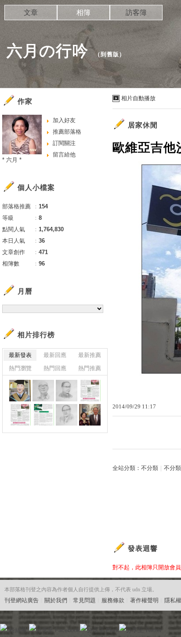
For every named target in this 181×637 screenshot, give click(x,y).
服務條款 (112, 600)
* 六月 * (12, 160)
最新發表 (20, 355)
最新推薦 (89, 355)
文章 (31, 12)
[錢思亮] (66, 415)
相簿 (83, 12)
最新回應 (54, 355)
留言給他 (64, 154)
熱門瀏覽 (20, 368)
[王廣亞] (20, 390)
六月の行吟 (47, 51)
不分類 (149, 468)
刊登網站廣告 (21, 600)
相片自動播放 (138, 98)
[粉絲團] (3, 627)
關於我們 (55, 600)
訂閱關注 (64, 143)
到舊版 (110, 54)
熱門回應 (54, 368)
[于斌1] (90, 390)
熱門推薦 (89, 368)
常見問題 (84, 600)
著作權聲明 (144, 600)
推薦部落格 (67, 131)
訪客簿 (136, 12)
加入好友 (64, 120)
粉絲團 (17, 630)
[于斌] (66, 390)
